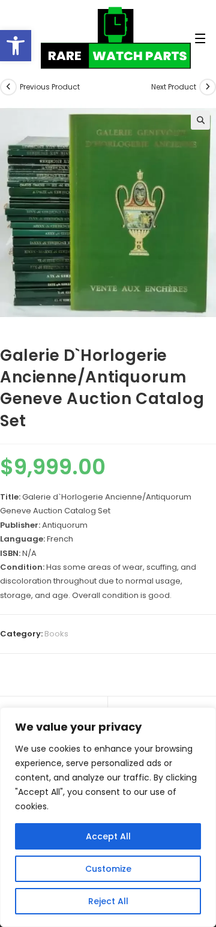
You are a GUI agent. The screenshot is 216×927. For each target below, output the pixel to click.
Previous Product (50, 87)
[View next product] (207, 87)
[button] (15, 45)
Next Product (173, 87)
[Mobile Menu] (157, 39)
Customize (108, 869)
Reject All (108, 901)
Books (56, 633)
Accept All (108, 836)
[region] (108, 817)
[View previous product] (8, 87)
